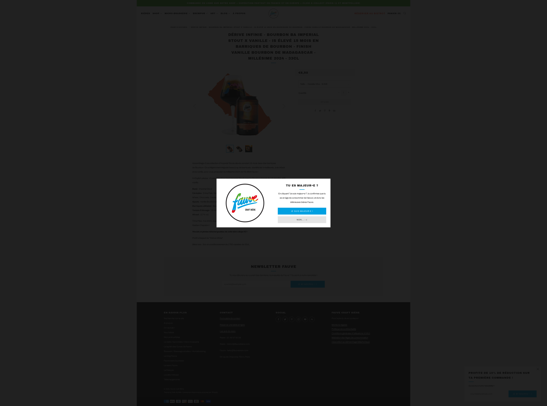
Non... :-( (302, 220)
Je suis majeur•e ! (302, 211)
